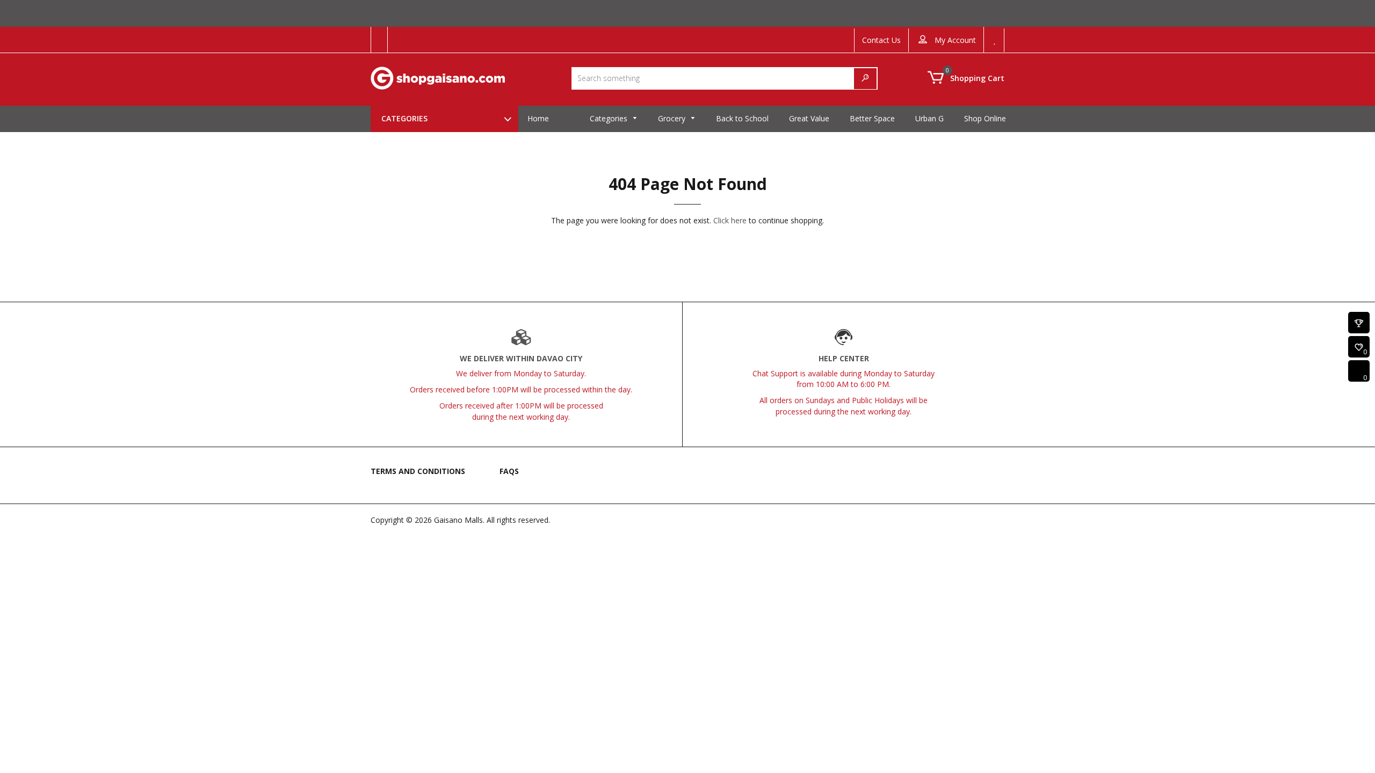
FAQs (509, 471)
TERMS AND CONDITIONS (418, 471)
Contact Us (881, 40)
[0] (1359, 348)
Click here (730, 220)
